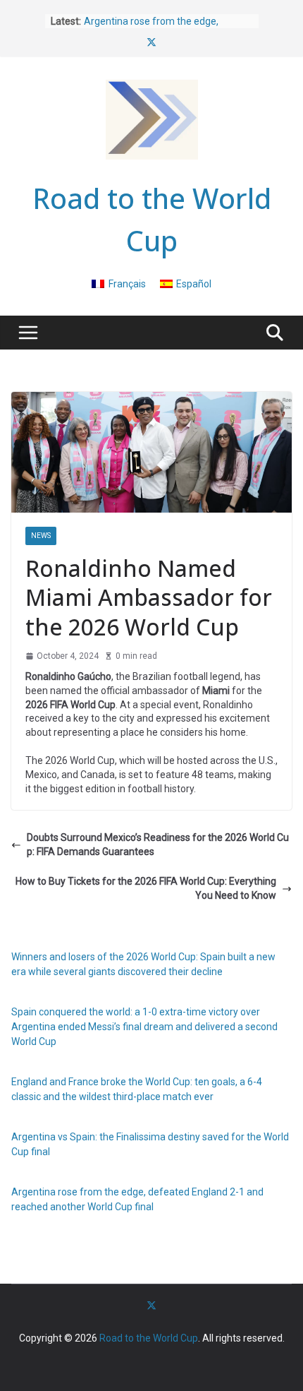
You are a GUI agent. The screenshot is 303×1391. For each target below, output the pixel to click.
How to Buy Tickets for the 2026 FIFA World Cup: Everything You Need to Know (146, 888)
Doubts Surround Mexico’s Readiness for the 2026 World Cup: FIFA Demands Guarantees (158, 844)
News (41, 535)
